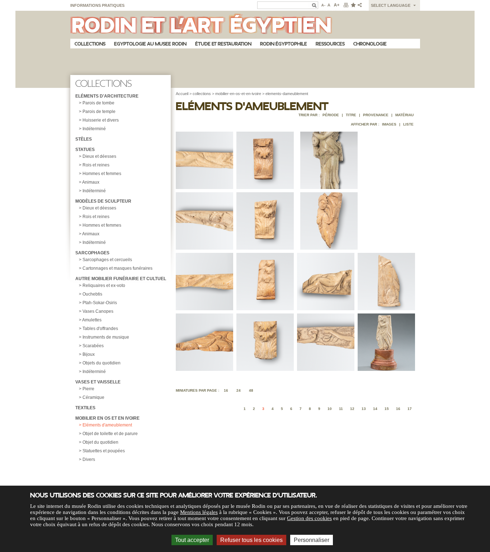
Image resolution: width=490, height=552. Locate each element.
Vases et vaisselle (98, 381)
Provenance (375, 115)
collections (202, 93)
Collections (90, 44)
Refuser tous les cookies (251, 540)
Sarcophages (92, 252)
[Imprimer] (346, 5)
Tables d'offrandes (100, 328)
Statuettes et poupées (104, 450)
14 (375, 409)
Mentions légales (199, 512)
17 (409, 409)
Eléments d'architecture (106, 96)
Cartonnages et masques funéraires (117, 268)
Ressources (330, 44)
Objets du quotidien (102, 362)
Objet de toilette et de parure (110, 433)
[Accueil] (245, 25)
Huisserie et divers (101, 120)
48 (251, 390)
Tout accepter (192, 540)
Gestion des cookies (309, 518)
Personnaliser (311, 540)
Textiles (85, 407)
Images (389, 124)
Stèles (83, 139)
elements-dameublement (286, 93)
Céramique (93, 397)
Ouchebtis (92, 294)
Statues (85, 149)
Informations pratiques (97, 5)
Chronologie (370, 44)
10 (330, 409)
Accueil (182, 93)
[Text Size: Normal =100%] (329, 5)
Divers (89, 459)
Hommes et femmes (102, 173)
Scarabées (93, 345)
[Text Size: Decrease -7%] (323, 5)
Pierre (88, 388)
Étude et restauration (223, 44)
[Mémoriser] (353, 5)
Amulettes (92, 319)
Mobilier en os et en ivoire (107, 418)
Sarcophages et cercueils (107, 259)
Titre (351, 115)
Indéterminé (94, 128)
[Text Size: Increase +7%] (337, 5)
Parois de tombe (98, 102)
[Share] (361, 5)
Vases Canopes (98, 311)
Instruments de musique (106, 337)
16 (226, 390)
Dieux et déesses (99, 156)
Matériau (404, 115)
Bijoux (89, 354)
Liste (408, 124)
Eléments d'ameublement (107, 425)
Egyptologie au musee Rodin (150, 44)
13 (364, 409)
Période (330, 115)
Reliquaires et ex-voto (104, 285)
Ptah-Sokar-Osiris (100, 302)
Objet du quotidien (100, 442)
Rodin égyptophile (283, 44)
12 (352, 409)
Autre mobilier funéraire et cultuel (120, 278)
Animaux (90, 182)
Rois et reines (96, 165)
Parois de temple (99, 111)
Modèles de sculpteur (103, 201)
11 (341, 409)
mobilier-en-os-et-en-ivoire (238, 93)
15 (387, 409)
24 (238, 390)
